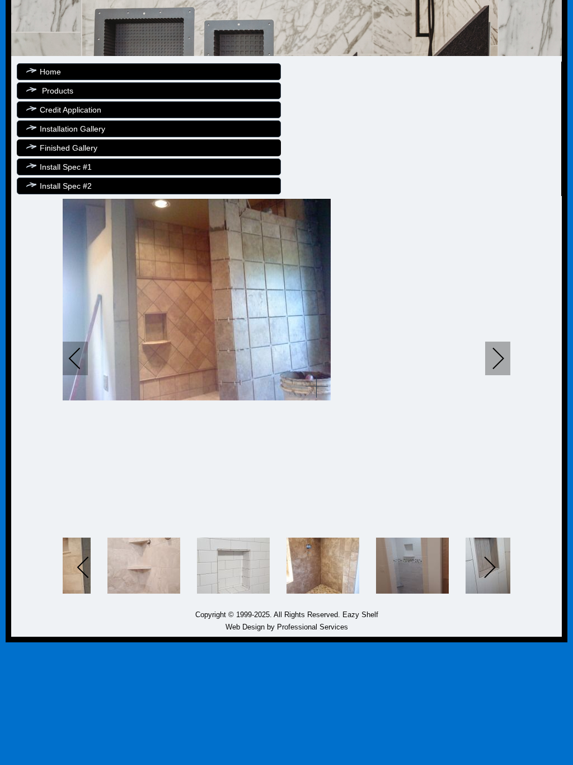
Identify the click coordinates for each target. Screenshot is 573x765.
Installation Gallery (72, 128)
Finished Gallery (68, 147)
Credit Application (70, 109)
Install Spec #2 (66, 185)
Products (56, 90)
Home (50, 71)
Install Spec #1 (66, 166)
